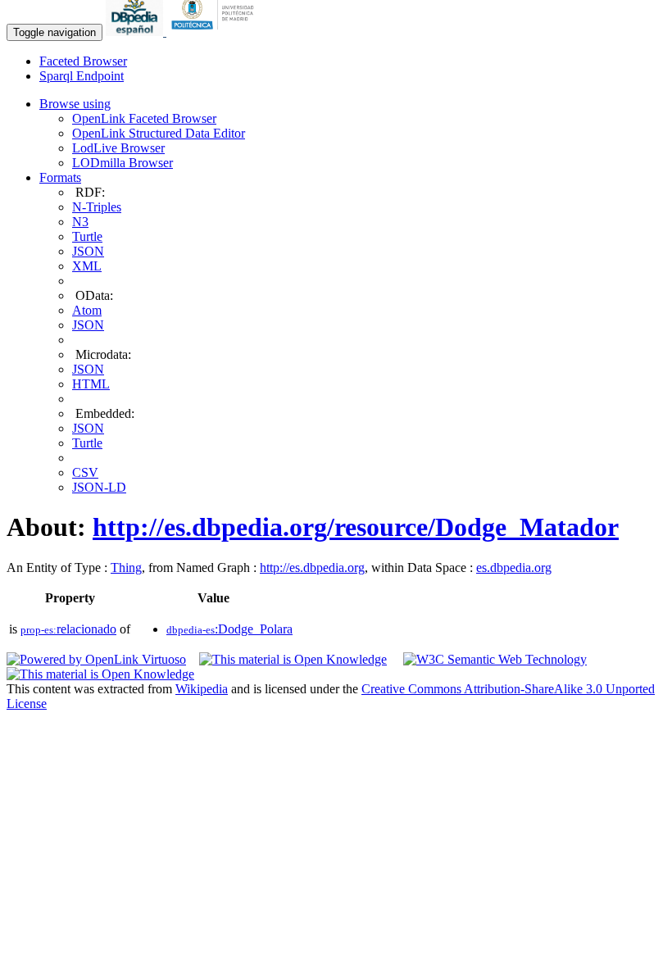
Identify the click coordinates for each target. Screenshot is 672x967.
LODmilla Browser (122, 163)
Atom (87, 310)
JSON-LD (99, 487)
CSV (85, 472)
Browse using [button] (75, 104)
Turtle (87, 236)
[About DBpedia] (136, 32)
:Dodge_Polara (229, 629)
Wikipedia (201, 689)
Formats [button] (60, 177)
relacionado (68, 629)
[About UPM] (215, 32)
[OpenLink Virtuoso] (96, 659)
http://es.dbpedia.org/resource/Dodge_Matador (356, 527)
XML (87, 266)
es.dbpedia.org (514, 567)
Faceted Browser (83, 61)
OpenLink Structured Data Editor (158, 133)
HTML (91, 384)
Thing (126, 567)
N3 (80, 222)
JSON (88, 251)
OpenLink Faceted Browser (144, 118)
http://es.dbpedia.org (312, 567)
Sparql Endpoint (81, 76)
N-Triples (96, 207)
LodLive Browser (118, 148)
